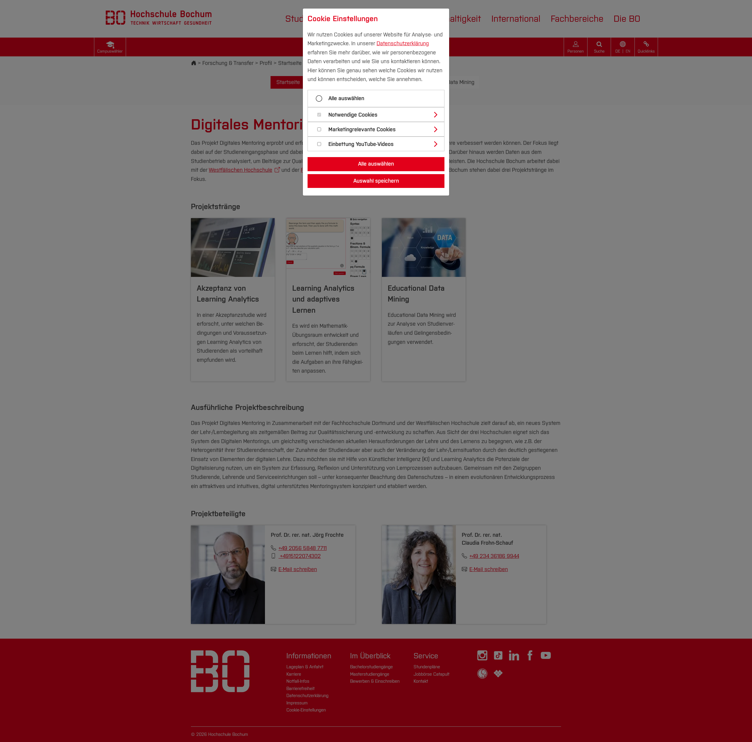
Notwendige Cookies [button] (352, 115)
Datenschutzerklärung (403, 43)
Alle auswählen (346, 98)
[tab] (378, 114)
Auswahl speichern (376, 181)
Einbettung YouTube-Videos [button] (361, 144)
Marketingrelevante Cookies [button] (362, 130)
